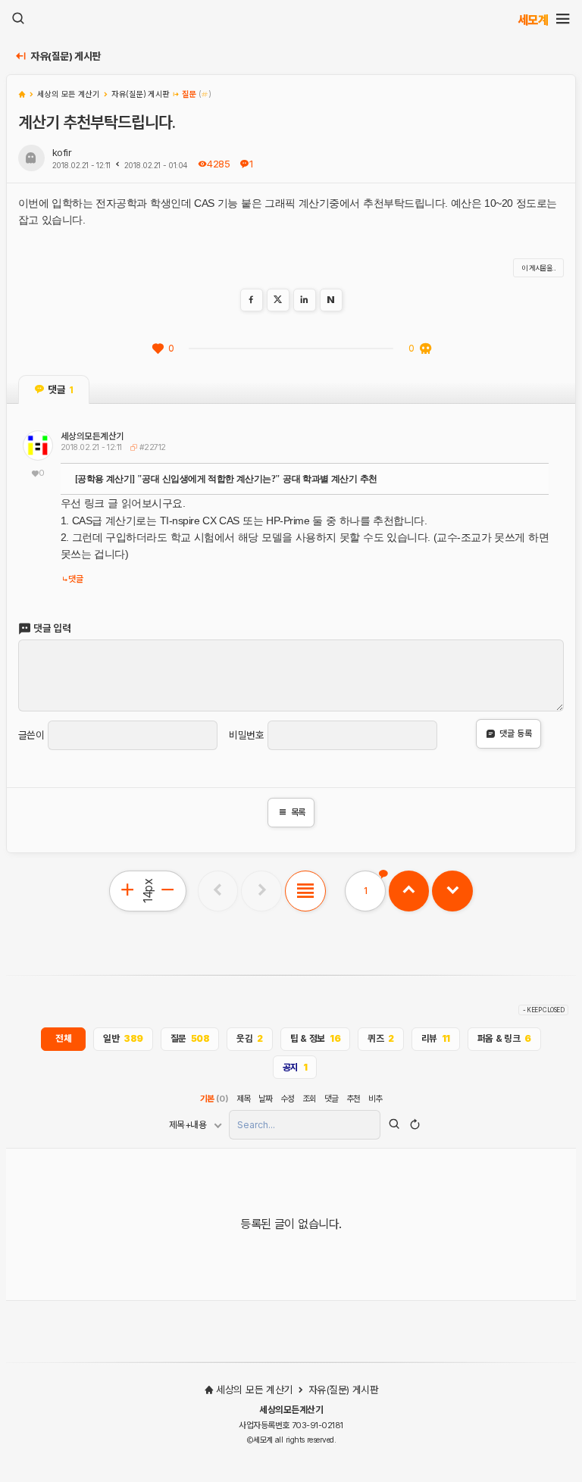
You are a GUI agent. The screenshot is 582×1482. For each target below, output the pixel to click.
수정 (287, 1098)
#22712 (150, 447)
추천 (353, 1098)
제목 (243, 1098)
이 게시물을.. (538, 268)
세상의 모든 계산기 (254, 1390)
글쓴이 (31, 735)
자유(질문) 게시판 (65, 56)
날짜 (265, 1098)
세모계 (533, 19)
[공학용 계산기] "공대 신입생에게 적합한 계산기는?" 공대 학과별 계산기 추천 (226, 479)
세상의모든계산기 (92, 436)
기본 (214, 1098)
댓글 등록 (515, 733)
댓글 (75, 579)
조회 (309, 1098)
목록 (291, 812)
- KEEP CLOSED (544, 1010)
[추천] (157, 348)
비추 (375, 1098)
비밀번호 (246, 735)
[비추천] (425, 348)
